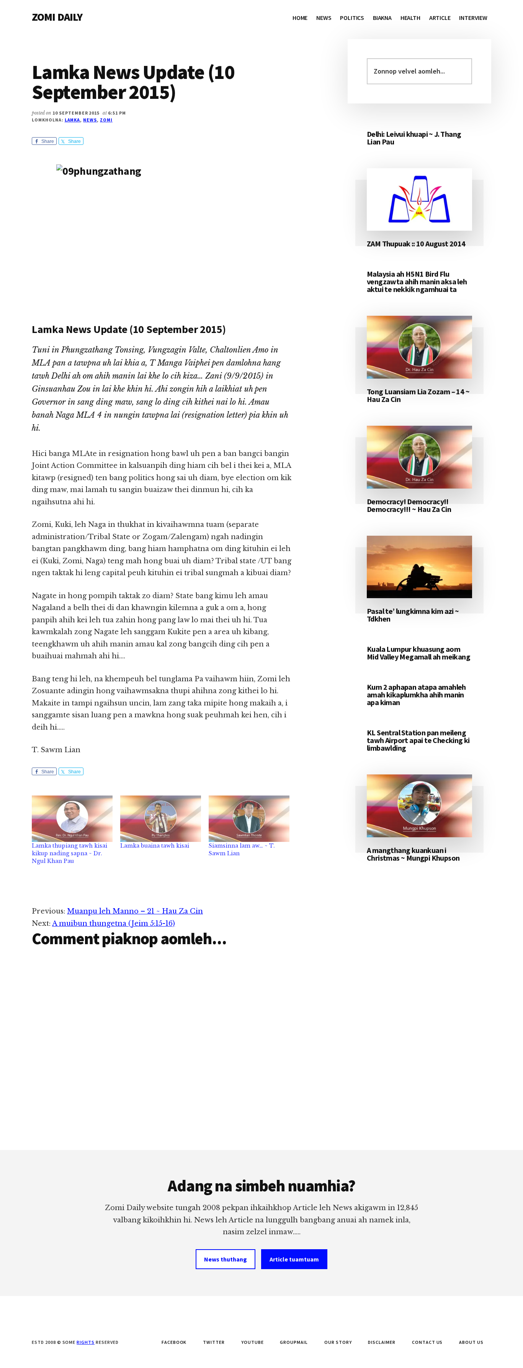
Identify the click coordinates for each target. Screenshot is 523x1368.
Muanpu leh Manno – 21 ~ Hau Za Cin (135, 911)
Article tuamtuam (294, 1259)
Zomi (106, 120)
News (90, 120)
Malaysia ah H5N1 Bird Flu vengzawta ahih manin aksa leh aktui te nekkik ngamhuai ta (417, 281)
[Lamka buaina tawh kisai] (160, 819)
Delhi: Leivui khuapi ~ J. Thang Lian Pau (414, 137)
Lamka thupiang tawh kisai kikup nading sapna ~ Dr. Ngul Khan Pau (69, 853)
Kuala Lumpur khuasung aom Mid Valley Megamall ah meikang (418, 652)
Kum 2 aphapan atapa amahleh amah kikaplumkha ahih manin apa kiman (416, 694)
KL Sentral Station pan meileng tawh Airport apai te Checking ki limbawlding (418, 740)
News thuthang (225, 1259)
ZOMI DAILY (57, 17)
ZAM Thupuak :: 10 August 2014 (416, 243)
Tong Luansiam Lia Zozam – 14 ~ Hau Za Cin (418, 395)
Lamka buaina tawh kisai (154, 845)
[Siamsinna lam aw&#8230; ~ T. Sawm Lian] (249, 819)
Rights (86, 1342)
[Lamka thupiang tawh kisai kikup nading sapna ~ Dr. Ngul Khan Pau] (72, 819)
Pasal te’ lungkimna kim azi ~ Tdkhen (413, 614)
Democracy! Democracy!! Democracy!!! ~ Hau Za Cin (409, 505)
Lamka (72, 120)
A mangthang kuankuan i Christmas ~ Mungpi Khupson (413, 854)
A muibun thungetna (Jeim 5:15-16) (113, 923)
